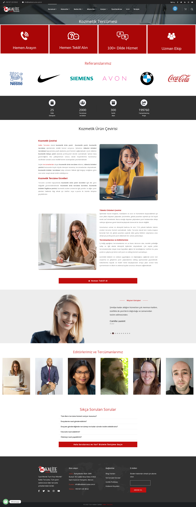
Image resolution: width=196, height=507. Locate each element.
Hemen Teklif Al (99, 281)
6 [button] (121, 333)
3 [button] (115, 333)
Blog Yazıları (110, 474)
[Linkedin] (49, 491)
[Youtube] (59, 491)
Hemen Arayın (24, 48)
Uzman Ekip (171, 48)
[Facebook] (39, 491)
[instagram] (54, 491)
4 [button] (117, 333)
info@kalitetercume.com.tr (33, 2)
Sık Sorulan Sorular (113, 478)
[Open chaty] (5, 501)
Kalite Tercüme (44, 145)
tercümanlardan (48, 164)
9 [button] (127, 333)
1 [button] (110, 333)
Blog (173, 2)
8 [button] (125, 333)
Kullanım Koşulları (112, 486)
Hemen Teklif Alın (73, 48)
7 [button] (123, 333)
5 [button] (119, 333)
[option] (16, 80)
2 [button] (112, 333)
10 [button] (129, 333)
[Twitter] (44, 491)
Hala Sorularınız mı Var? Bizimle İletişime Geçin (98, 444)
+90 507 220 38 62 (11, 2)
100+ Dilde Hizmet (122, 48)
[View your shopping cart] (185, 9)
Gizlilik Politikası (112, 482)
